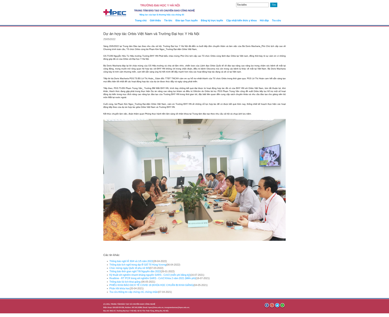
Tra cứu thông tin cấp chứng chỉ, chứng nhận (133, 292)
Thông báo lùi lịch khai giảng (125, 281)
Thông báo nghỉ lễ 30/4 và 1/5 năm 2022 (131, 261)
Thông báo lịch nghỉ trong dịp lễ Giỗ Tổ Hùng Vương (137, 264)
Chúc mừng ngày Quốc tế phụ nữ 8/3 (129, 268)
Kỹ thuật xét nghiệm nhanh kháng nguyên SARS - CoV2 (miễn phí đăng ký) (149, 275)
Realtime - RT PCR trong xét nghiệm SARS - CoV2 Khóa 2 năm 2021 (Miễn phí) (152, 278)
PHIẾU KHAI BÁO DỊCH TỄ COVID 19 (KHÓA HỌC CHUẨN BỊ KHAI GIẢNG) (151, 285)
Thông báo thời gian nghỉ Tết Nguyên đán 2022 (135, 271)
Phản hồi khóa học (119, 288)
